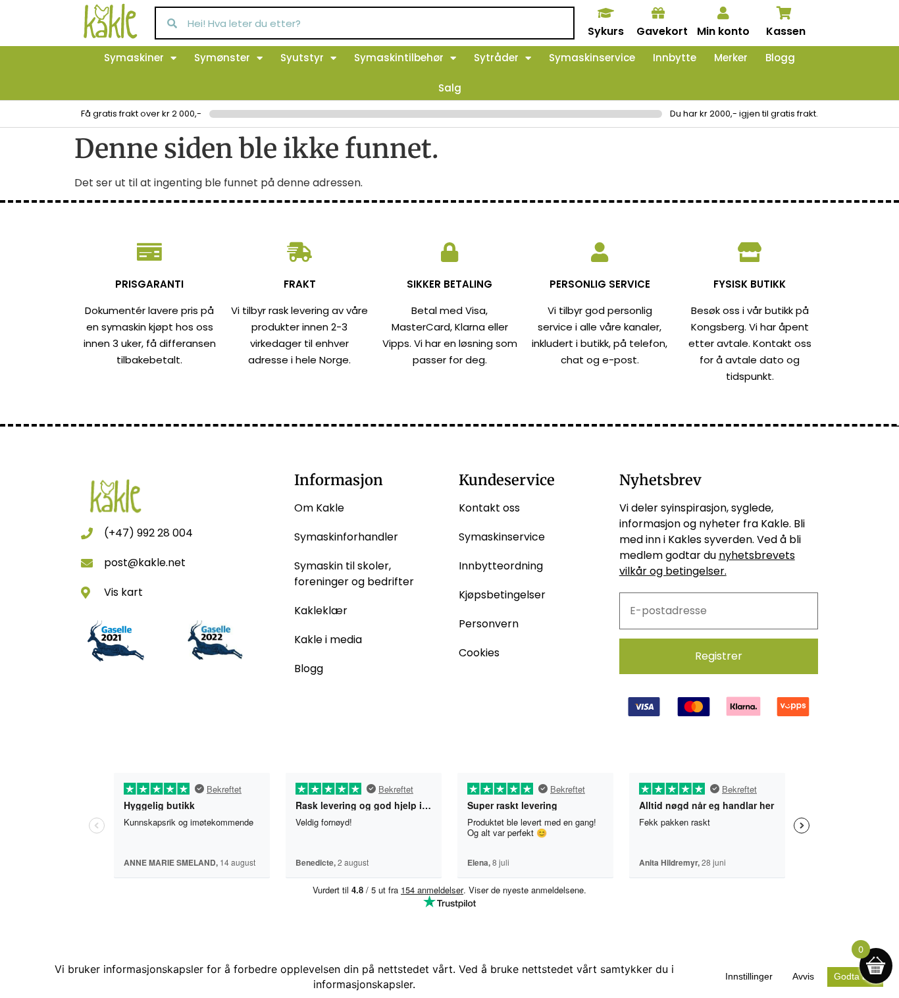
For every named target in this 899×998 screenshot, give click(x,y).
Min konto (723, 31)
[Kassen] (784, 13)
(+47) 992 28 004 (148, 532)
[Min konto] (723, 13)
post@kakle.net (145, 562)
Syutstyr (302, 58)
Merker (731, 58)
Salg (449, 88)
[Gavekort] (658, 13)
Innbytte (674, 58)
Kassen (786, 31)
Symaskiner (134, 58)
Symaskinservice (592, 58)
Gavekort (662, 31)
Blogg (780, 58)
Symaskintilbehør (399, 58)
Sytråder (496, 58)
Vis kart (123, 592)
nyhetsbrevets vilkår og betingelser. (707, 563)
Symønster (222, 58)
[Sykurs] (605, 13)
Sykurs (606, 31)
